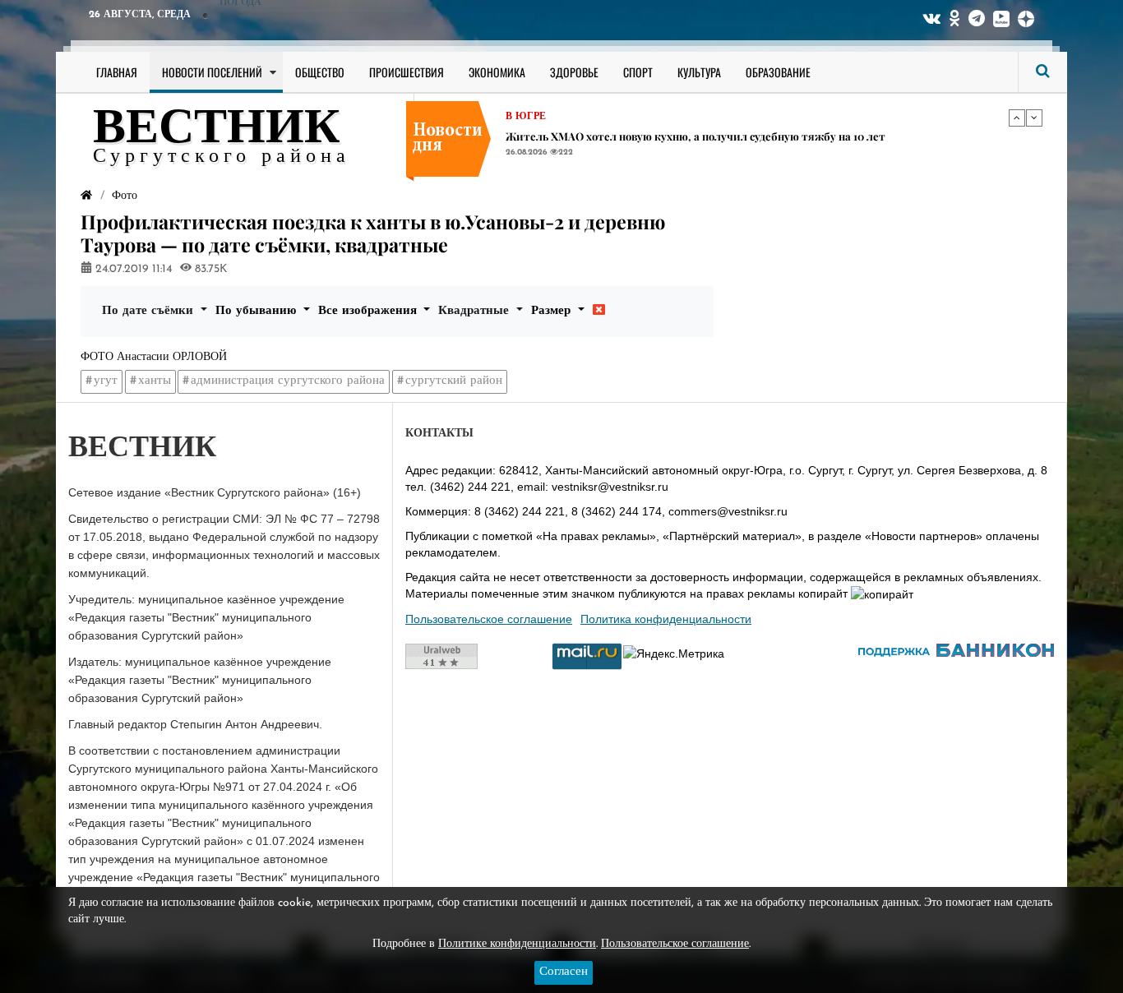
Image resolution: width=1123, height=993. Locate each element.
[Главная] (86, 196)
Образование (778, 72)
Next (1034, 117)
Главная (116, 72)
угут (106, 381)
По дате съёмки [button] (149, 311)
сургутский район (453, 381)
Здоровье (574, 72)
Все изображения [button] (369, 311)
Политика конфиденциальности (665, 619)
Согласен (563, 972)
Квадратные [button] (475, 311)
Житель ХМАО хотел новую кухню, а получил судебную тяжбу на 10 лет (695, 136)
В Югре (526, 117)
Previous (1017, 117)
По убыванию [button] (257, 311)
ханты (154, 381)
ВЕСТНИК (216, 130)
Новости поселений (212, 72)
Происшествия (406, 72)
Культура (699, 72)
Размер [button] (553, 311)
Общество (319, 72)
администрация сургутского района (288, 381)
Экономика (497, 72)
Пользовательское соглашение (488, 619)
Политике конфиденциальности (517, 944)
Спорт (638, 72)
